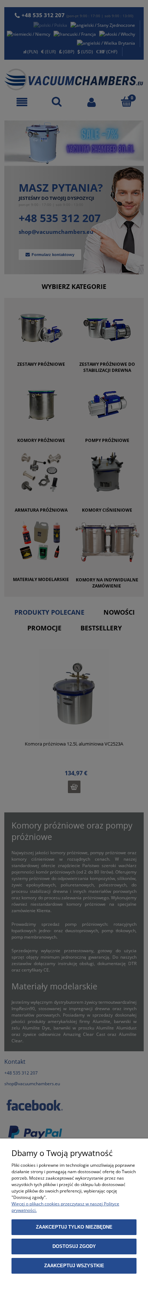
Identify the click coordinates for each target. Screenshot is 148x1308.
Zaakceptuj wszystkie (74, 1265)
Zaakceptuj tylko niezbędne (74, 1227)
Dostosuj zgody (74, 1246)
